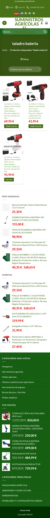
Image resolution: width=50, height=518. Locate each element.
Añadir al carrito (11, 126)
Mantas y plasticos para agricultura (18, 382)
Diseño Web (25, 510)
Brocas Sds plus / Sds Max (13, 392)
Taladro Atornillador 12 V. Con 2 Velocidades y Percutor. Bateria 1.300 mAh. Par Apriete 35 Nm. (37, 112)
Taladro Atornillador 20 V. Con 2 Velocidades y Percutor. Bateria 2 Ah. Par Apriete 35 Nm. (12, 112)
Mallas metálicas (9, 397)
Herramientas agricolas (12, 371)
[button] (4, 23)
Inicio (4, 50)
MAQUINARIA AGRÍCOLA (14, 485)
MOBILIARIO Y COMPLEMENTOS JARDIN (22, 500)
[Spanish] (16, 13)
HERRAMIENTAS (10, 495)
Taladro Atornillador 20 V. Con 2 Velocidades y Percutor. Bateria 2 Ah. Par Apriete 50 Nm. (12, 165)
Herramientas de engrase (13, 387)
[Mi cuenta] (41, 23)
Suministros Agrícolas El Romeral (25, 26)
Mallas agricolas (9, 377)
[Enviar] (44, 31)
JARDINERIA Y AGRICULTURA (16, 490)
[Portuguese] (27, 13)
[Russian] (35, 13)
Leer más (9, 179)
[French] (23, 13)
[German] (31, 13)
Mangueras (7, 366)
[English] (19, 13)
